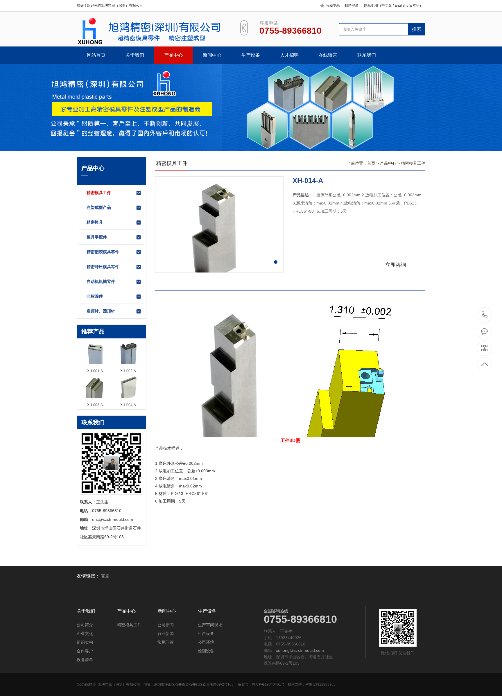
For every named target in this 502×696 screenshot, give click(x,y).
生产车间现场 (210, 625)
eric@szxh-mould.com (112, 519)
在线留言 (328, 55)
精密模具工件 (99, 192)
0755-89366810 (484, 315)
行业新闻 (165, 634)
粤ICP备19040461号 (268, 684)
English (400, 5)
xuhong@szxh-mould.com (300, 650)
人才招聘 (289, 55)
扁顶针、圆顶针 (101, 311)
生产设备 (250, 55)
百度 (105, 576)
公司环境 (206, 642)
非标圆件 (95, 296)
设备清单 (85, 660)
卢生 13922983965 (320, 684)
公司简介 (85, 625)
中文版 (386, 5)
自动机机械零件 (101, 281)
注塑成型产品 (99, 207)
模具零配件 (97, 237)
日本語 (414, 5)
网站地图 (371, 5)
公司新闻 (165, 625)
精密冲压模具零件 (103, 266)
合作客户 (85, 651)
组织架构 (85, 642)
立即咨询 (395, 265)
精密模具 (95, 222)
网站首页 (96, 55)
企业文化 (85, 634)
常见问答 (165, 642)
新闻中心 (212, 55)
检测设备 (206, 651)
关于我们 (135, 55)
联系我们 (366, 55)
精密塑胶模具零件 (103, 252)
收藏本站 (333, 5)
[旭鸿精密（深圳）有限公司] (151, 31)
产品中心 (173, 55)
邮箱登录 (351, 5)
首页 (371, 163)
